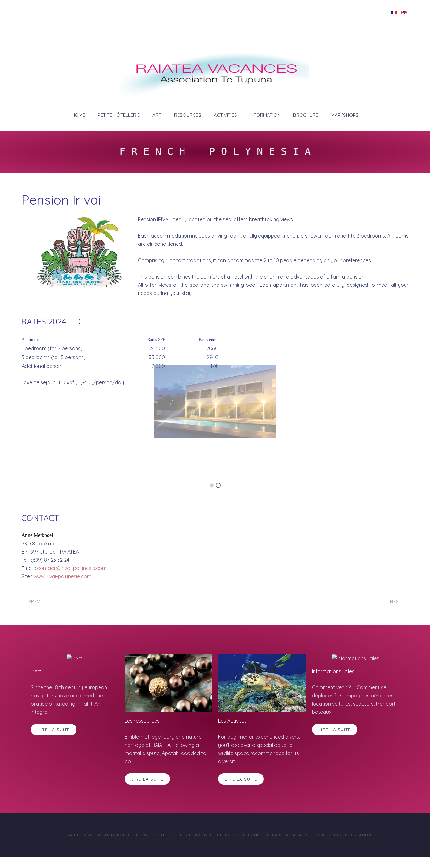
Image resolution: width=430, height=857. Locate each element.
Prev (34, 601)
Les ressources (142, 721)
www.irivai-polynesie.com (62, 576)
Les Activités (232, 721)
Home (78, 115)
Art (156, 115)
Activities (225, 115)
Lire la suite (53, 729)
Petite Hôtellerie (119, 115)
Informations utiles (333, 671)
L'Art (36, 671)
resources (187, 115)
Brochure (305, 115)
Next (397, 601)
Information (265, 115)
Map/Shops (345, 115)
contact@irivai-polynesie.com (71, 568)
